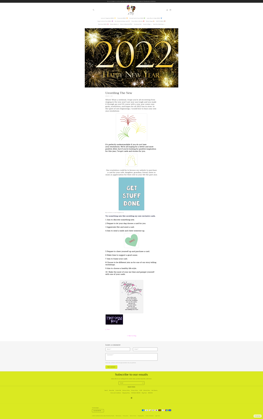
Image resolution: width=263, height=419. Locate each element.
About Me (111, 390)
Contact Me (118, 390)
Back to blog (132, 336)
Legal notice (157, 415)
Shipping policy (141, 415)
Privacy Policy (134, 390)
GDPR (140, 390)
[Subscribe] (142, 383)
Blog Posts (144, 392)
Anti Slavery (154, 390)
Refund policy (118, 415)
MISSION (150, 392)
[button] (93, 9)
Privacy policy (125, 415)
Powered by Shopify (110, 415)
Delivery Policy (126, 390)
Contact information (149, 415)
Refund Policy (146, 390)
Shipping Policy (126, 392)
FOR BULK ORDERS (135, 392)
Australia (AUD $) (97, 410)
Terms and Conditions (115, 392)
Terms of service (133, 415)
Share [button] (108, 329)
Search (106, 390)
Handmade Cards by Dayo (100, 415)
